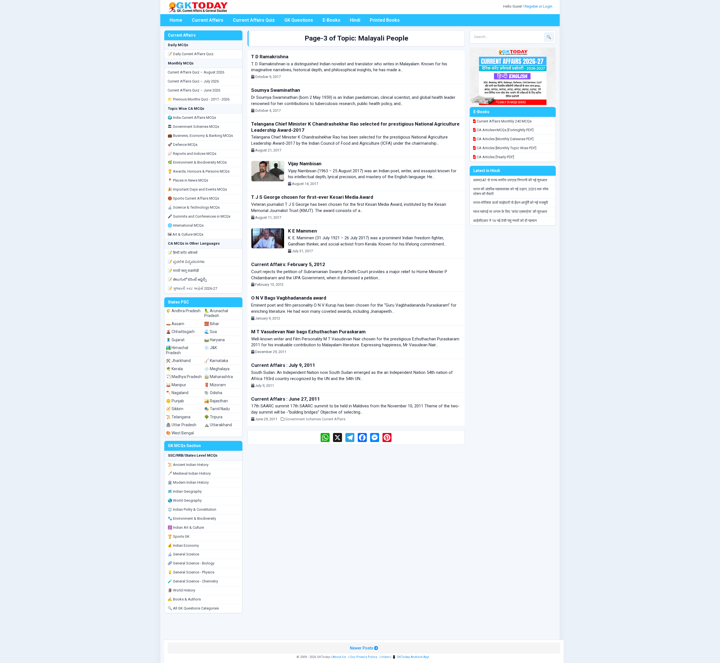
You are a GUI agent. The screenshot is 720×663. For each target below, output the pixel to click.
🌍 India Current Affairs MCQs (192, 117)
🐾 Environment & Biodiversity (192, 518)
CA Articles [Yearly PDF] (495, 157)
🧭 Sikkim (174, 409)
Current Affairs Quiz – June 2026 (194, 90)
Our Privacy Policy (363, 657)
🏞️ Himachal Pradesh (177, 350)
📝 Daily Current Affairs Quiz (190, 54)
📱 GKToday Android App (411, 657)
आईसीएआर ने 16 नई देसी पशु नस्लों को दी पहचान (505, 220)
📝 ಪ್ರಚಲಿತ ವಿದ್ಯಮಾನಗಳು (186, 262)
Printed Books (385, 20)
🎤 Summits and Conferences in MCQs (199, 216)
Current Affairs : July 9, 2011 (283, 365)
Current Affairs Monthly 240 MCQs (504, 121)
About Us (339, 657)
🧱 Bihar (211, 324)
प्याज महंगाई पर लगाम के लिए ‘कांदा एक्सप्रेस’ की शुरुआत (510, 211)
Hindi (355, 20)
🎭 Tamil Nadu (217, 409)
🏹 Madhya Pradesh (184, 376)
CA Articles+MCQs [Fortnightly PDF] (505, 130)
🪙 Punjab (175, 401)
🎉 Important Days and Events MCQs (197, 189)
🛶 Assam (175, 324)
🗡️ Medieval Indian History (189, 473)
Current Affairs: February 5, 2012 (288, 264)
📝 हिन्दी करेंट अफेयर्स (182, 253)
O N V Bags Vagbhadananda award (288, 298)
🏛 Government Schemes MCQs (193, 126)
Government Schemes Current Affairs (315, 419)
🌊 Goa (210, 331)
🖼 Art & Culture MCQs (185, 234)
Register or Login (539, 6)
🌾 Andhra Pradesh (183, 311)
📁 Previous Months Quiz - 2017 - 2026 (199, 99)
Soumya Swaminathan (275, 90)
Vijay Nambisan (304, 163)
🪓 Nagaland (177, 392)
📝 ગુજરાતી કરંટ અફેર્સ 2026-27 (192, 288)
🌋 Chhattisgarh (180, 331)
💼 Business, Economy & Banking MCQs (200, 135)
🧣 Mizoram (215, 385)
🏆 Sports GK (179, 536)
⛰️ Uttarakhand (218, 425)
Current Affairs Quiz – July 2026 (193, 81)
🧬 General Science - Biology (191, 563)
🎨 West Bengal (180, 433)
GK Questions (298, 20)
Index (385, 657)
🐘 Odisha (213, 392)
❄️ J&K (210, 347)
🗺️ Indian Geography (185, 491)
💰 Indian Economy (183, 545)
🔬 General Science (183, 554)
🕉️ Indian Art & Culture (186, 527)
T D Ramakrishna (269, 56)
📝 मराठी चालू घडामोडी (183, 271)
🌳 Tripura (213, 417)
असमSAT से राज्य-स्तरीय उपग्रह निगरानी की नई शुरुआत (510, 180)
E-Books (331, 20)
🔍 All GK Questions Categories (193, 608)
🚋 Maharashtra (218, 376)
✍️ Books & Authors (184, 599)
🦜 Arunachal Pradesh (216, 313)
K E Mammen (302, 231)
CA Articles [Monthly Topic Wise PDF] (506, 148)
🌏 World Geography (185, 500)
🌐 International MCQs (186, 225)
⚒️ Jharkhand (178, 360)
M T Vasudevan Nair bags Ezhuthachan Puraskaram (308, 331)
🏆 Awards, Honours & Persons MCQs (199, 171)
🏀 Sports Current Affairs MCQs (193, 198)
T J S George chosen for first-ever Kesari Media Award (312, 197)
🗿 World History (181, 590)
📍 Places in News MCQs (188, 180)
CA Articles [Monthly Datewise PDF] (505, 139)
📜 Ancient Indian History (188, 465)
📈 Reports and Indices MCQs (192, 153)
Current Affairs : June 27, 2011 (285, 399)
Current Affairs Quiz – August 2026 (196, 72)
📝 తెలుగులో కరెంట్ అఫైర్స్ (187, 279)
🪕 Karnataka (216, 360)
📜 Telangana (178, 417)
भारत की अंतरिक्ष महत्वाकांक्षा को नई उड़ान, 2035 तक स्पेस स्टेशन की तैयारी (510, 191)
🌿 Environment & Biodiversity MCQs (197, 162)
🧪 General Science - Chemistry (193, 581)
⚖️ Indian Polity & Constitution (192, 509)
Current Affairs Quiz (254, 20)
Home (176, 20)
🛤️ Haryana (214, 340)
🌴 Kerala (174, 369)
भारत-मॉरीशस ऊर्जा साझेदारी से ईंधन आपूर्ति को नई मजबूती (510, 202)
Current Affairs (207, 20)
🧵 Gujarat (175, 340)
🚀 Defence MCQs (182, 144)
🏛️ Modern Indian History (188, 482)
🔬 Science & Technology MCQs (194, 207)
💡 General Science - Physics (191, 572)
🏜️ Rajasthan (216, 401)
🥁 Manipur (176, 385)
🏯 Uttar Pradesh (181, 425)
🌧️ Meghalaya (217, 369)
